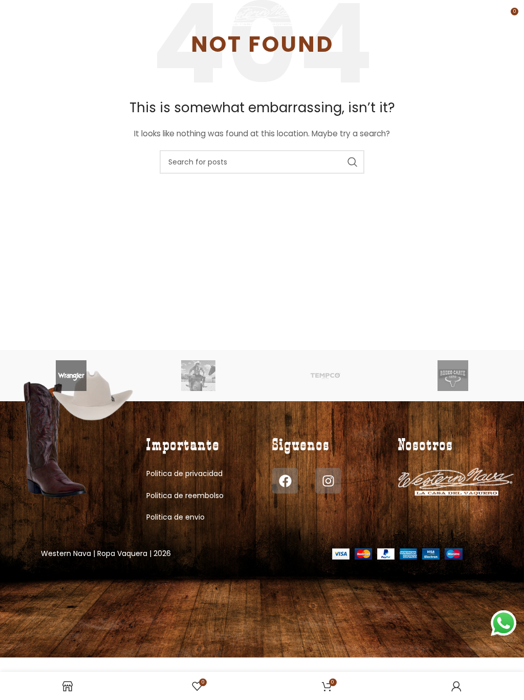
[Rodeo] (452, 375)
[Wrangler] (71, 375)
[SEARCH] (352, 162)
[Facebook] (285, 480)
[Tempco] (325, 375)
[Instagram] (328, 480)
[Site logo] (262, 15)
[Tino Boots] (198, 375)
